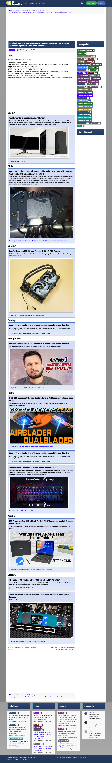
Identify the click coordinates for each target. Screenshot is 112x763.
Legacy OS (82, 67)
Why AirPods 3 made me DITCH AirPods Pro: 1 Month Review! (27, 388)
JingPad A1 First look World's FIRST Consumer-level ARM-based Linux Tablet (31, 570)
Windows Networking (85, 95)
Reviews (14, 50)
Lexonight (92, 722)
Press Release (83, 70)
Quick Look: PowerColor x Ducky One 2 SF (22, 511)
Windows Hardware (85, 89)
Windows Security (84, 100)
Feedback (82, 59)
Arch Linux (38, 730)
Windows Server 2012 (84, 109)
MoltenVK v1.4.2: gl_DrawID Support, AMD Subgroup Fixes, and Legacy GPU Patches (67, 745)
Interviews (96, 64)
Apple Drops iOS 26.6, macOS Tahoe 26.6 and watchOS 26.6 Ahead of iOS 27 (67, 733)
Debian (38, 725)
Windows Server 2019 (85, 112)
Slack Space (83, 75)
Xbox (81, 126)
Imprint (59, 757)
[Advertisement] (56, 27)
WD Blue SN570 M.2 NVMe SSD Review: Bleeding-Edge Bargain (28, 641)
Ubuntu (38, 727)
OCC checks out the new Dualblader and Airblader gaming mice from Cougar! (32, 446)
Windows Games (95, 86)
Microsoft (93, 67)
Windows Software (84, 120)
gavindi (91, 713)
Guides (81, 61)
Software (94, 75)
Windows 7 (94, 84)
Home (26, 3)
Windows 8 (82, 86)
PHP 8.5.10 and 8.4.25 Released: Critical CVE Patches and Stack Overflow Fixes (43, 748)
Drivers (82, 53)
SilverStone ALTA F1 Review (18, 161)
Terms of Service (66, 757)
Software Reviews (84, 78)
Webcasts (82, 81)
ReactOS (94, 70)
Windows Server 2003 (85, 103)
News (10, 55)
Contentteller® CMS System (21, 759)
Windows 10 (93, 81)
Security (93, 72)
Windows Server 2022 (85, 114)
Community (42, 3)
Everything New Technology (87, 56)
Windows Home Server (85, 92)
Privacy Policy (75, 757)
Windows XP (96, 123)
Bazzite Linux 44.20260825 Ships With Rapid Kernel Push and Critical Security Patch (43, 717)
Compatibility (33, 3)
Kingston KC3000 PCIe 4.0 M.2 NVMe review (22, 588)
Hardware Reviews (84, 64)
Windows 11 (83, 84)
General (93, 59)
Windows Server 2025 (85, 117)
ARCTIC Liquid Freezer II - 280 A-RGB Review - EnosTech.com (27, 315)
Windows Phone (84, 98)
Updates (95, 78)
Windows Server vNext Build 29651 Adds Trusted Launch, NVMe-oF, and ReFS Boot (19, 743)
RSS (81, 757)
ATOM (84, 757)
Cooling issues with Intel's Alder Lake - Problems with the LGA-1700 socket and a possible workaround (39, 241)
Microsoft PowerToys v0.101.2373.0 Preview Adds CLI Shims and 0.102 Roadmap (19, 717)
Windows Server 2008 (85, 106)
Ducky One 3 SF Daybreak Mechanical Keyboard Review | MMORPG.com (30, 333)
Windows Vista (83, 123)
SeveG (91, 731)
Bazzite (37, 713)
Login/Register (92, 3)
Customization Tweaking (86, 50)
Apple (63, 713)
